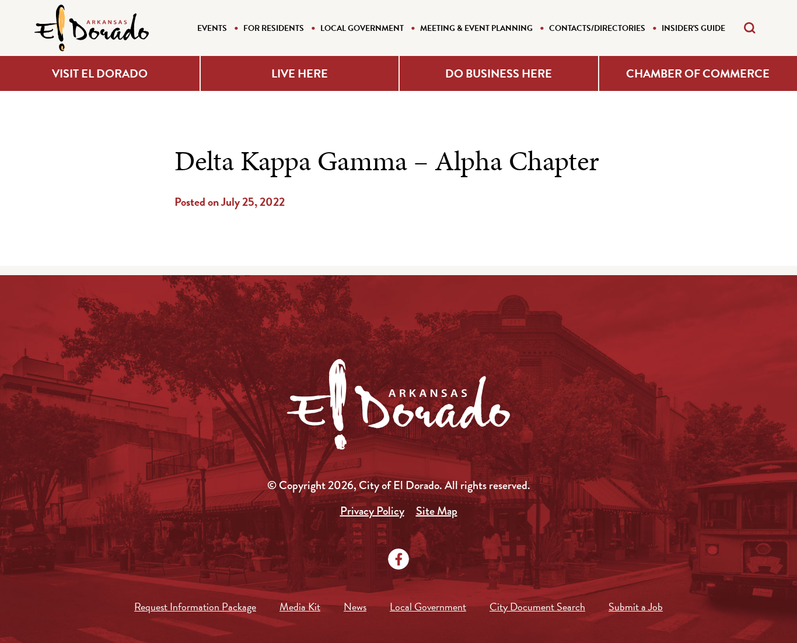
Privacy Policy (372, 511)
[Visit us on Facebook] (398, 559)
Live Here (299, 73)
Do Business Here (498, 73)
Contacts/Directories (597, 28)
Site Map (436, 511)
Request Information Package (195, 606)
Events (212, 28)
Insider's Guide (693, 28)
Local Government (362, 28)
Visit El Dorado (100, 73)
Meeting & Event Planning (476, 28)
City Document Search (537, 606)
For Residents (273, 28)
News (355, 606)
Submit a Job (636, 606)
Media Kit (299, 606)
